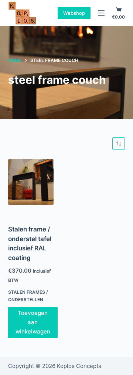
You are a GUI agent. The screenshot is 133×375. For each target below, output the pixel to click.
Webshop (74, 13)
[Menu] (101, 13)
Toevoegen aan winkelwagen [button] (33, 322)
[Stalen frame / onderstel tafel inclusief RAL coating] (31, 182)
